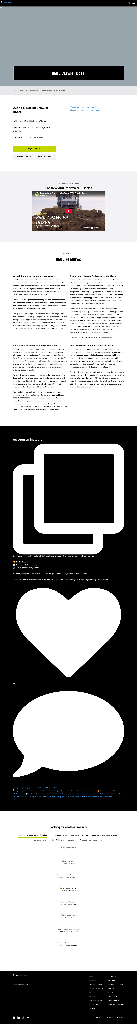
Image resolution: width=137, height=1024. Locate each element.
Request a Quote (34, 149)
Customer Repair (95, 1000)
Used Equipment (95, 984)
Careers (92, 1008)
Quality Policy (113, 996)
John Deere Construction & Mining (35, 90)
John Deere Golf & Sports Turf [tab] (91, 840)
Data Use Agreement (116, 1004)
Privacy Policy (113, 1000)
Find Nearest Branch (23, 157)
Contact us (112, 976)
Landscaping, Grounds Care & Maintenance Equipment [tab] (55, 840)
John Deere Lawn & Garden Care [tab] (104, 835)
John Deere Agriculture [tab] (79, 835)
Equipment (93, 980)
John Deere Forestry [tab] (59, 835)
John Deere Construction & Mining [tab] (33, 835)
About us (111, 980)
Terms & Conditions (115, 984)
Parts (91, 992)
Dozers (49, 90)
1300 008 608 (23, 985)
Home (14, 90)
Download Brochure (45, 157)
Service (92, 996)
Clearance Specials (96, 988)
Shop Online (93, 1004)
